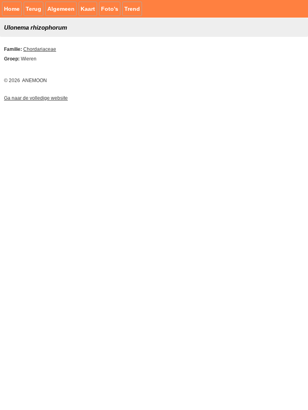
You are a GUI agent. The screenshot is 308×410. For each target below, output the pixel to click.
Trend (132, 9)
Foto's (109, 9)
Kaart (88, 9)
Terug (33, 9)
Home (12, 9)
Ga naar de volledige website (36, 98)
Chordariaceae (39, 49)
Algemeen (61, 9)
